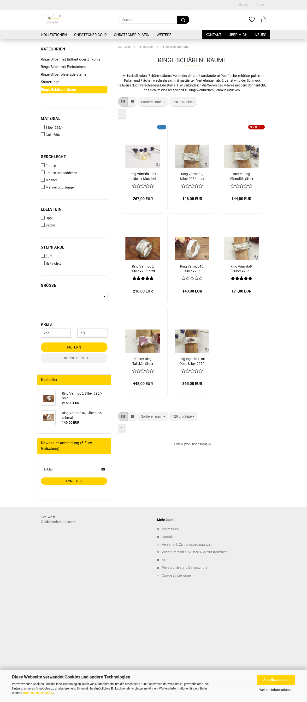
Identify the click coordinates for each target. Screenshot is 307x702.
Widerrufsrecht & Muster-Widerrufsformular (194, 552)
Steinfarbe (52, 247)
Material (50, 118)
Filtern (74, 347)
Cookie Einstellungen (177, 575)
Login (262, 4)
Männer (51, 180)
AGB (165, 560)
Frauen (51, 166)
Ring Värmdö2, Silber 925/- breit (192, 176)
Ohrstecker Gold (90, 35)
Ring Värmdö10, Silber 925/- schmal (192, 268)
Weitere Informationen (275, 690)
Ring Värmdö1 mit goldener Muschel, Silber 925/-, (143, 176)
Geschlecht (53, 156)
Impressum (170, 529)
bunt (49, 256)
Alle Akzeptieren (276, 680)
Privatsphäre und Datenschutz (184, 567)
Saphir (50, 225)
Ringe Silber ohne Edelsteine (63, 74)
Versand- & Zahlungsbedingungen (187, 544)
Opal (49, 218)
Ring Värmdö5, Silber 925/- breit (143, 268)
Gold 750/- (53, 135)
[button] (264, 20)
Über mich (238, 35)
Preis (46, 324)
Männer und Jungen (61, 187)
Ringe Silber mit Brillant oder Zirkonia (70, 59)
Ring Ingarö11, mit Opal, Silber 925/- (192, 361)
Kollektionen (54, 35)
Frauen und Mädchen (61, 173)
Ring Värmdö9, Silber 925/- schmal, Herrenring (241, 268)
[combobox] (153, 102)
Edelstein (51, 209)
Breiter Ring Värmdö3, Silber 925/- (241, 176)
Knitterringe (50, 82)
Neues (260, 35)
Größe (48, 285)
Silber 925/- (54, 127)
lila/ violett (53, 263)
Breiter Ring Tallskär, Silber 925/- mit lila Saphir (142, 361)
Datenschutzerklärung (38, 693)
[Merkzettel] (252, 20)
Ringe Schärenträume (58, 89)
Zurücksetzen (74, 358)
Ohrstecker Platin (131, 35)
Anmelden (74, 481)
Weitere (164, 35)
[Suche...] (183, 20)
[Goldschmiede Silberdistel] (53, 20)
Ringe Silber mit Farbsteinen (63, 67)
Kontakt (213, 35)
